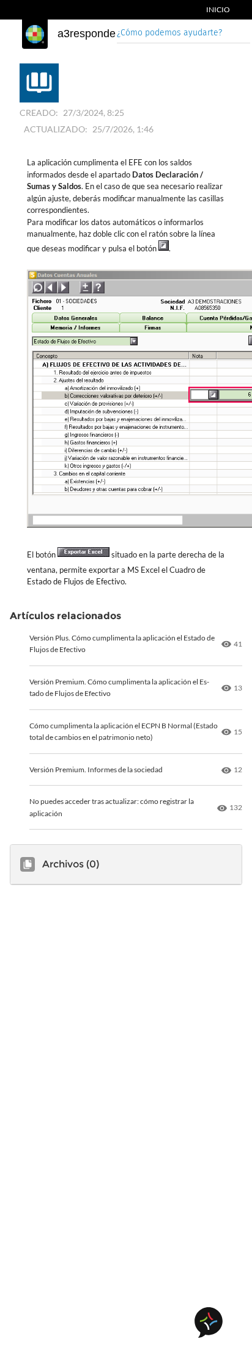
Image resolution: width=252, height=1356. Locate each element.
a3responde (86, 33)
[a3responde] (35, 34)
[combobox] (183, 33)
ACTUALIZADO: (55, 129)
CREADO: (39, 112)
